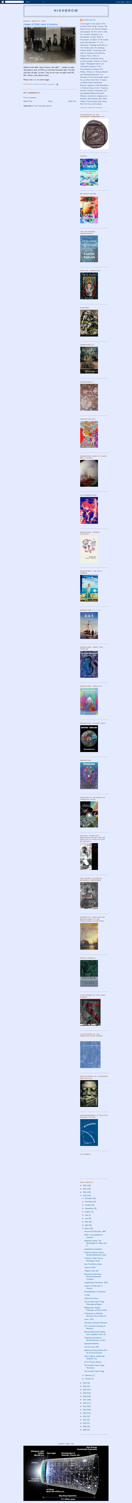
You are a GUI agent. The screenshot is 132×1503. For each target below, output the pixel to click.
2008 (85, 1430)
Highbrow (66, 10)
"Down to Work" (90, 1267)
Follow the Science (91, 1298)
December (89, 1198)
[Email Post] (57, 84)
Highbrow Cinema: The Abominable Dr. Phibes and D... (95, 1243)
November (89, 1202)
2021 (85, 1386)
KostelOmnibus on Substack (95, 1292)
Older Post (72, 101)
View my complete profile (91, 107)
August (88, 1212)
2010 (85, 1423)
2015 (85, 1406)
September (89, 1208)
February (88, 1375)
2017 (85, 1400)
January (88, 1379)
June (87, 1218)
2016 (85, 1403)
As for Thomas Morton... (93, 1362)
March (87, 1228)
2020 (85, 1390)
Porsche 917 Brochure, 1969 (95, 1231)
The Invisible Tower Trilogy (94, 1371)
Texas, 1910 (88, 1319)
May (87, 1222)
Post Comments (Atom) (43, 106)
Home (50, 101)
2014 (85, 1410)
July (87, 1215)
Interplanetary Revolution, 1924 (96, 1283)
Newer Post (27, 101)
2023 (85, 1196)
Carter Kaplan (89, 20)
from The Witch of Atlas (93, 1264)
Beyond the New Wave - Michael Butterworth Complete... (93, 1276)
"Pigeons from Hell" (91, 1271)
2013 (85, 1413)
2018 (85, 1396)
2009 (85, 1426)
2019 (85, 1393)
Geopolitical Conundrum (93, 1249)
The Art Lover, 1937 (91, 1347)
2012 (85, 1416)
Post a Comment (29, 98)
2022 (85, 1383)
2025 (85, 1189)
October (88, 1205)
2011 (85, 1420)
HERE (35, 80)
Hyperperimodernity (91, 1344)
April (87, 1225)
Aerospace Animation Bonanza (95, 1323)
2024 (85, 1192)
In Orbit (87, 1295)
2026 (85, 1185)
